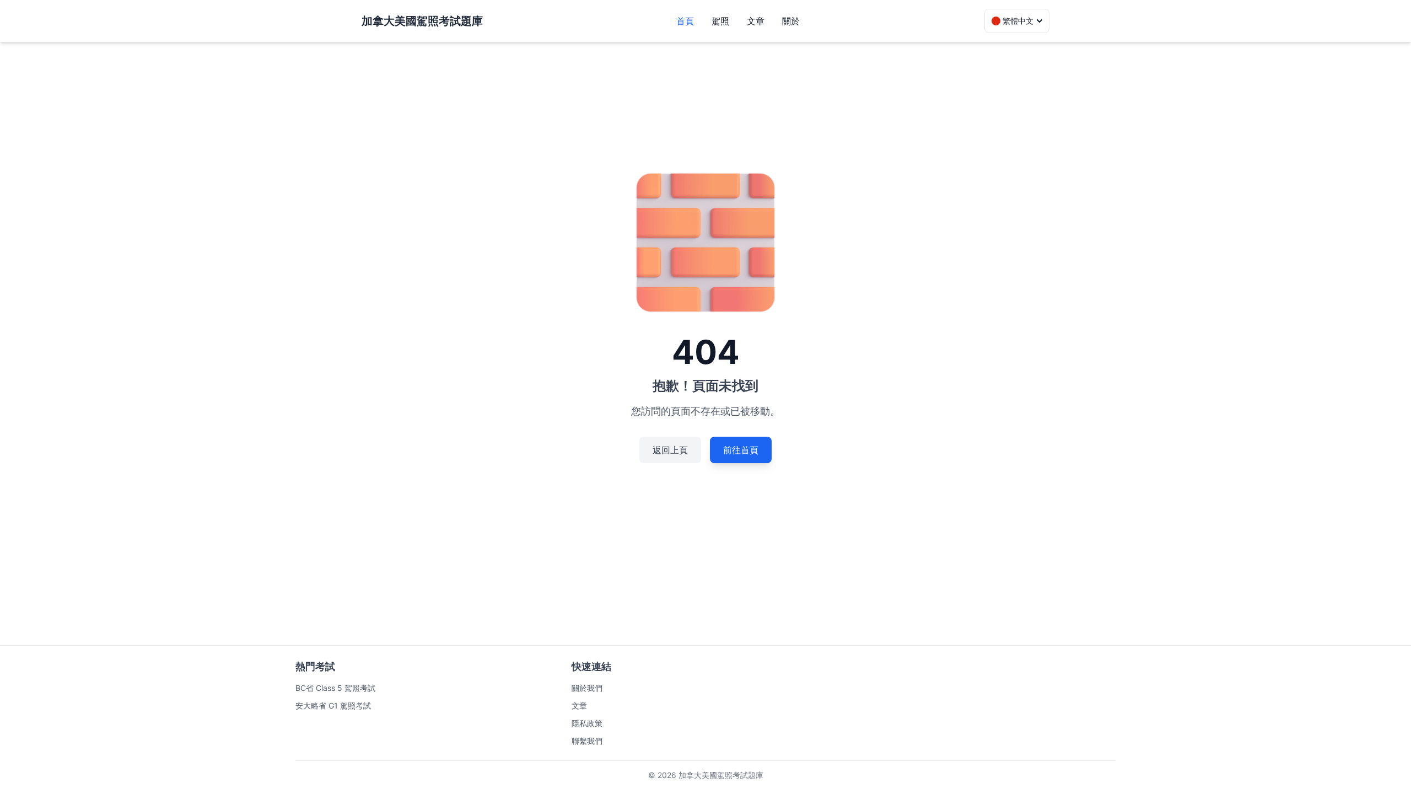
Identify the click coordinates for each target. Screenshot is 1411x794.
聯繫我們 (587, 740)
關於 (791, 20)
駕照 (720, 20)
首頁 (685, 20)
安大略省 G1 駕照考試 (333, 705)
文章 (755, 20)
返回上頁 (670, 449)
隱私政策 (587, 723)
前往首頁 (740, 449)
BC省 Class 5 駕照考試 (335, 688)
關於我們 (587, 688)
